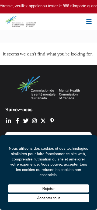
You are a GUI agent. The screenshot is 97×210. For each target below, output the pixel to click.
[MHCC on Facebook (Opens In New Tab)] (17, 120)
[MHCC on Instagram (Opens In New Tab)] (34, 120)
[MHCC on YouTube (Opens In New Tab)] (43, 120)
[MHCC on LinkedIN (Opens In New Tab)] (8, 120)
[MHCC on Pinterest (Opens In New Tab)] (51, 120)
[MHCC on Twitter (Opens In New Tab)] (26, 120)
